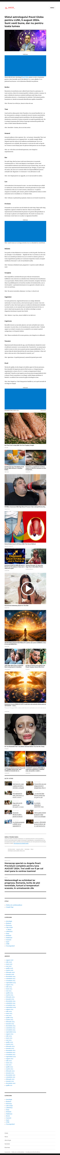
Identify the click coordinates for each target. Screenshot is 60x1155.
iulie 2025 (9, 986)
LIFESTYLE (9, 931)
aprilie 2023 (9, 1042)
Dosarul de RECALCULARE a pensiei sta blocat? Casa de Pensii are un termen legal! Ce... (18, 816)
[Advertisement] (25, 65)
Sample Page (9, 907)
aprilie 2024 (9, 1017)
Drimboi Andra (11, 849)
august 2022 (9, 1058)
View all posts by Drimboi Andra (21, 843)
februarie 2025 (10, 997)
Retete (9, 929)
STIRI (7, 944)
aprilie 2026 (9, 968)
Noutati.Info (7, 1152)
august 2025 (9, 984)
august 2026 (9, 960)
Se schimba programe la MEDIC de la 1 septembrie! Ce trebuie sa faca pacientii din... (18, 826)
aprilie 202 (9, 1085)
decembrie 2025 (10, 976)
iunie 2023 (9, 1038)
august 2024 (9, 1009)
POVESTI (8, 935)
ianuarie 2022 (10, 1073)
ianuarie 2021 (10, 1081)
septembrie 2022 (11, 1056)
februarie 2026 (10, 972)
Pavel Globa (25, 77)
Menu (52, 7)
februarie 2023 (10, 1046)
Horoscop (9, 925)
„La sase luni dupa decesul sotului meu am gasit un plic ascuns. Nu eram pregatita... (39, 797)
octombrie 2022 (10, 1054)
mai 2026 (9, 966)
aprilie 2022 (9, 1067)
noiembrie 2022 (10, 1052)
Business (8, 923)
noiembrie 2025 (10, 978)
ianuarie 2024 (10, 1023)
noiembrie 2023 (10, 1028)
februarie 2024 (10, 1021)
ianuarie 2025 (10, 999)
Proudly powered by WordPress (33, 1152)
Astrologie (27, 849)
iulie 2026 (9, 962)
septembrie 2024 (11, 1007)
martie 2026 (9, 970)
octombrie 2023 (10, 1030)
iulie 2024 (9, 1011)
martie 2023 (9, 1044)
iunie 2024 (9, 1013)
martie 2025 (9, 995)
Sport (7, 941)
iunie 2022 (9, 1062)
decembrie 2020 (10, 1083)
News (7, 933)
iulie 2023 (9, 1036)
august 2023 (9, 1034)
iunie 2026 (9, 964)
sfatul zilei (22, 850)
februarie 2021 (10, 1079)
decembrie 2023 (10, 1025)
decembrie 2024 (10, 1001)
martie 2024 (9, 1019)
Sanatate (8, 939)
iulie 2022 (9, 1060)
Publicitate (9, 937)
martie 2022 (9, 1069)
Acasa (6, 1133)
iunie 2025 (9, 989)
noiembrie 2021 (10, 1077)
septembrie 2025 (11, 982)
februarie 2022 (10, 1071)
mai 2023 (8, 1040)
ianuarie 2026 (10, 974)
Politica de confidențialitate (14, 905)
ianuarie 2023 (10, 1048)
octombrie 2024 (10, 1005)
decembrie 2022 (10, 1050)
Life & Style (9, 927)
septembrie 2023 (11, 1032)
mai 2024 (8, 1015)
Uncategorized (10, 946)
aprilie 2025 (9, 993)
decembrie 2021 (10, 1075)
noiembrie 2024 (10, 1003)
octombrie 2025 (10, 980)
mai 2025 (8, 991)
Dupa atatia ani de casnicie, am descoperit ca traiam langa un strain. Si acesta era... (18, 806)
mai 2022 (8, 1065)
